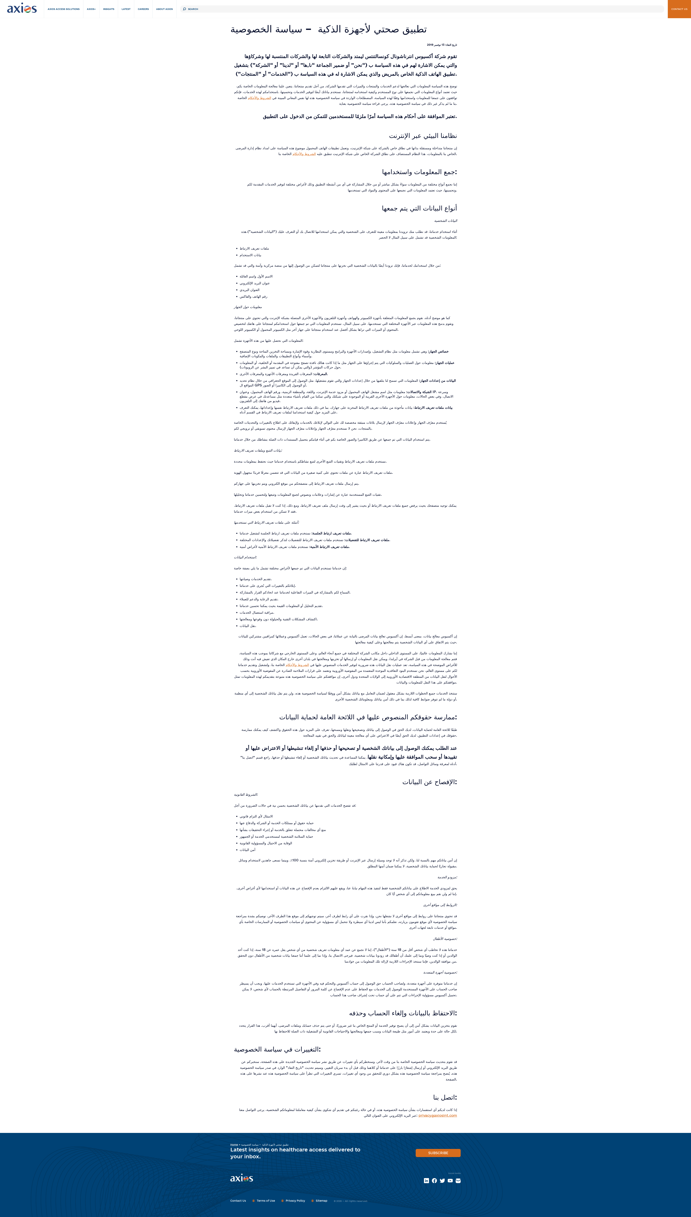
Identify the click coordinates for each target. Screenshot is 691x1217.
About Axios (164, 9)
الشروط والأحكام (259, 98)
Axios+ (91, 9)
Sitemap (321, 1200)
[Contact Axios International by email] (458, 1180)
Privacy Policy (295, 1200)
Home (234, 1144)
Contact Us (679, 9)
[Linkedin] (426, 1180)
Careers (143, 9)
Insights (108, 9)
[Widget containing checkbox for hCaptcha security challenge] (341, 462)
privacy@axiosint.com (438, 1115)
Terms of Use (266, 1200)
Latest (126, 9)
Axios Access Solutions (64, 9)
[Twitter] (442, 1180)
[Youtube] (450, 1180)
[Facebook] (434, 1180)
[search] (184, 9)
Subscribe (438, 1153)
